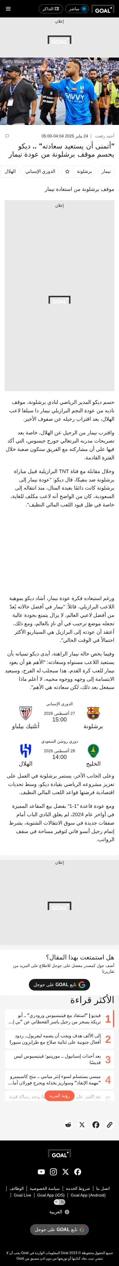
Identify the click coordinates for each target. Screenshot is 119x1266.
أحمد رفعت (104, 136)
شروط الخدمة (78, 1188)
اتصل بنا (103, 1188)
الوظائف (17, 1188)
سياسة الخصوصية (45, 1188)
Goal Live (22, 1195)
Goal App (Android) (88, 1195)
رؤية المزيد (59, 1095)
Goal (64, 1253)
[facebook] (77, 1173)
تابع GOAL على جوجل (55, 984)
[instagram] (53, 1173)
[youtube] (41, 1173)
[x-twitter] (65, 1173)
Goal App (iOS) (51, 1195)
